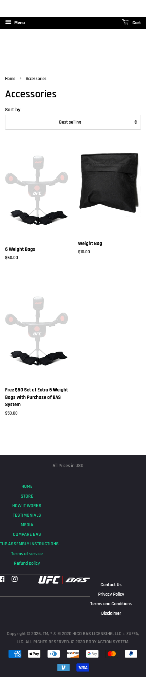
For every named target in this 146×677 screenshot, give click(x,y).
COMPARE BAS (27, 534)
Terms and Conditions (111, 604)
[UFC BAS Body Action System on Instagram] (15, 580)
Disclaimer (111, 613)
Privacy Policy (111, 594)
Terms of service (27, 554)
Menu (19, 23)
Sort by (12, 110)
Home (10, 78)
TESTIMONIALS (27, 515)
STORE (27, 496)
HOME (27, 486)
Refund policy (27, 563)
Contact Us (111, 585)
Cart (136, 23)
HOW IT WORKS (26, 506)
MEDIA (27, 525)
